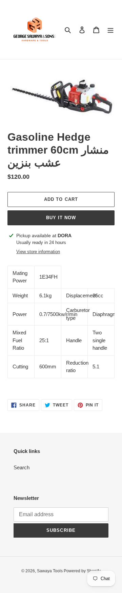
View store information (38, 251)
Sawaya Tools (50, 571)
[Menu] (110, 29)
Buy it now (61, 217)
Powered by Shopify (82, 571)
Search (21, 467)
